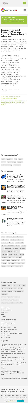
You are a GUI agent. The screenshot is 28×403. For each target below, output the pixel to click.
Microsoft (13, 162)
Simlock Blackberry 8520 (8, 323)
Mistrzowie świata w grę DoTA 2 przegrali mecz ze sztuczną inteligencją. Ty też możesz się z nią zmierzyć (14, 102)
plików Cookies (12, 401)
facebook (4, 242)
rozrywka (4, 257)
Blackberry (10, 159)
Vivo (23, 263)
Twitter (18, 263)
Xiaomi (4, 266)
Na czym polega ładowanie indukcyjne (15, 219)
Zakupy (10, 266)
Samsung (9, 165)
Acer (7, 237)
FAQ (2, 306)
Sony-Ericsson (15, 260)
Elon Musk (13, 240)
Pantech (4, 254)
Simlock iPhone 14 (6, 335)
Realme (16, 254)
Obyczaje (9, 251)
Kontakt (3, 368)
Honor (17, 242)
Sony (14, 165)
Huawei (5, 91)
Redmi (22, 254)
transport (11, 263)
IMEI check (6, 393)
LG (8, 162)
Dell (3, 240)
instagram (11, 245)
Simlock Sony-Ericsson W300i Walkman (12, 333)
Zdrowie (16, 266)
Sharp (3, 260)
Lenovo (24, 245)
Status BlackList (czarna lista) (10, 297)
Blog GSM (4, 341)
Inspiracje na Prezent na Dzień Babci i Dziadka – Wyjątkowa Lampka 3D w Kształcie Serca (16, 186)
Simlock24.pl (4, 391)
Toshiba (4, 263)
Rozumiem (20, 401)
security (18, 257)
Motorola (20, 162)
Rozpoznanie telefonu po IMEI (10, 300)
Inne (3, 237)
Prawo (10, 254)
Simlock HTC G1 (5, 331)
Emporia (20, 240)
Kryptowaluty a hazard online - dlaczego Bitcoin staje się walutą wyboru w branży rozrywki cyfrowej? (12, 359)
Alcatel (3, 159)
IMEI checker (14, 391)
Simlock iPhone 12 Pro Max (8, 327)
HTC (15, 159)
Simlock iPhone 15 (6, 337)
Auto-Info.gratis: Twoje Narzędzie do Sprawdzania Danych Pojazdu (15, 207)
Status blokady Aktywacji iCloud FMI (12, 303)
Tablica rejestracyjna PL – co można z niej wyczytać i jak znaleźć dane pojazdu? (15, 176)
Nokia (3, 165)
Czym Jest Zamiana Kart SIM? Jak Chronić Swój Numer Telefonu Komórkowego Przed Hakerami (13, 353)
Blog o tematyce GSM (10, 17)
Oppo (15, 251)
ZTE (19, 165)
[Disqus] (14, 130)
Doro (7, 240)
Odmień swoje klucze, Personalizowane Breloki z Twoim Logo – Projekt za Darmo (17, 197)
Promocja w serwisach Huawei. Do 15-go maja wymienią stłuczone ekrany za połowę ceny (14, 33)
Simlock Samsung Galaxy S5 (9, 329)
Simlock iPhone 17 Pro (7, 325)
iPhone (3, 162)
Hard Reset (21, 391)
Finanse (11, 242)
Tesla (22, 260)
